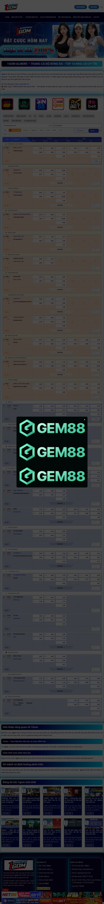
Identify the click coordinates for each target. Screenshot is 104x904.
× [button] (84, 419)
